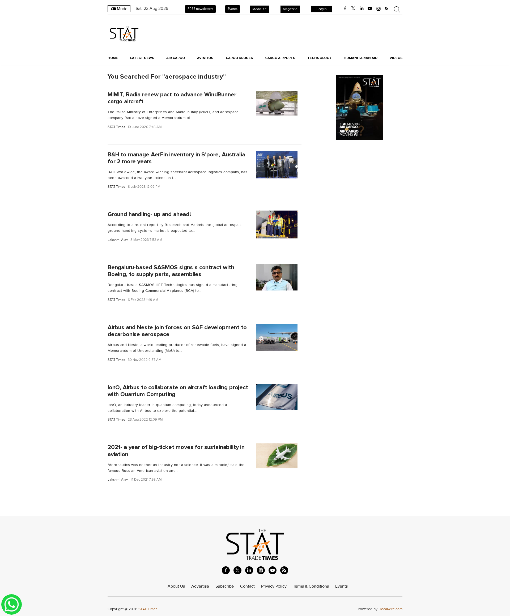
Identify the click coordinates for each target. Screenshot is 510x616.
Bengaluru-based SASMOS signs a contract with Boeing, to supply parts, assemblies (171, 271)
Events (232, 9)
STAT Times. (148, 609)
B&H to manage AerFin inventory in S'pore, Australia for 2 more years (176, 158)
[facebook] (345, 8)
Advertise (200, 586)
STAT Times (116, 127)
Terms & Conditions (311, 586)
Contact (247, 586)
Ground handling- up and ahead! (149, 214)
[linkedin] (361, 8)
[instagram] (378, 8)
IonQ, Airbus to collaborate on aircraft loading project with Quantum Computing (178, 390)
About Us (176, 586)
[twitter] (353, 8)
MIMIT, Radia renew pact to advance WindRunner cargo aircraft (172, 98)
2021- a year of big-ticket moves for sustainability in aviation (176, 450)
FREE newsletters (200, 9)
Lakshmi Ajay (118, 240)
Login (321, 9)
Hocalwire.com (390, 609)
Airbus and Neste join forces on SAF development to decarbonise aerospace (177, 330)
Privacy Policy (274, 586)
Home (113, 58)
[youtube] (370, 8)
